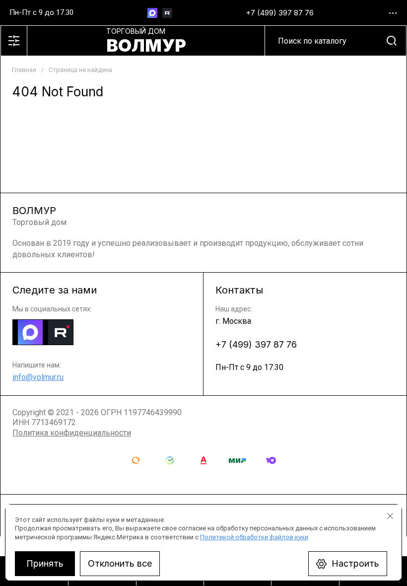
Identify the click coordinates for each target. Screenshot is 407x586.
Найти (392, 41)
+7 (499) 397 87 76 (280, 12)
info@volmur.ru (38, 377)
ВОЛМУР (146, 45)
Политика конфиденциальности (71, 433)
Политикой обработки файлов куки (254, 537)
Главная (24, 69)
